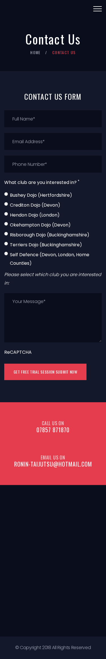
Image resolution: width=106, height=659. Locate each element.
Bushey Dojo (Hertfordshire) (41, 195)
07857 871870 (53, 429)
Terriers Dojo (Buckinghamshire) (46, 244)
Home (35, 52)
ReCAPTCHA (18, 352)
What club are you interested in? (41, 182)
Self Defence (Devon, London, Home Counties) (49, 258)
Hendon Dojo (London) (35, 215)
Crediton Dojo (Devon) (35, 205)
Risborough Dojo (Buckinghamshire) (49, 235)
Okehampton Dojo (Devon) (40, 225)
